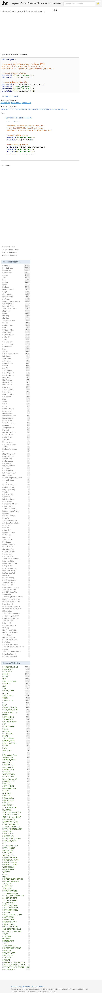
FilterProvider (16, 380)
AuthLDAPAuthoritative (16, 613)
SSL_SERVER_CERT (16, 898)
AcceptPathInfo (16, 427)
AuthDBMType (16, 620)
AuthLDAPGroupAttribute (16, 651)
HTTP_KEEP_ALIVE (16, 841)
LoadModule (16, 475)
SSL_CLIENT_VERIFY (16, 900)
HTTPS (15, 109)
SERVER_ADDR (16, 717)
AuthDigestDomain (16, 580)
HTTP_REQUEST (16, 848)
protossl (16, 714)
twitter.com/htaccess (9, 255)
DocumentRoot (16, 463)
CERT (16, 843)
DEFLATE (16, 674)
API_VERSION (16, 886)
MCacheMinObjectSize (16, 601)
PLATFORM (16, 936)
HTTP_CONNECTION (16, 845)
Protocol (16, 430)
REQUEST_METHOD (16, 712)
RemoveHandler (16, 408)
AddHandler (16, 358)
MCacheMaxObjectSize (16, 606)
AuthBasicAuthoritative (16, 523)
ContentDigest (16, 494)
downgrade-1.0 (16, 767)
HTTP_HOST (6, 109)
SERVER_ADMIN (16, 786)
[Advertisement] (51, 31)
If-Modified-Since (16, 788)
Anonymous (16, 411)
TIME (16, 688)
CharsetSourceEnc (16, 485)
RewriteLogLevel (16, 532)
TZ (16, 753)
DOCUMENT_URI (14, 969)
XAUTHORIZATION (16, 807)
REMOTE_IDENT (16, 924)
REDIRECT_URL (16, 836)
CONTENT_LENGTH (16, 865)
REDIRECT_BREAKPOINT (16, 948)
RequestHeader (16, 335)
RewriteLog (16, 542)
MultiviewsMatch (16, 570)
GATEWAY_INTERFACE (16, 881)
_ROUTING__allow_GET (16, 815)
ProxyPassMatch (16, 561)
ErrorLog (16, 628)
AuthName (16, 361)
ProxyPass (16, 525)
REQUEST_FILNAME (16, 857)
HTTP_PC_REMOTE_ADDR (16, 829)
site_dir (16, 934)
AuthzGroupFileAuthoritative (16, 597)
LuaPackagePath (16, 573)
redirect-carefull (16, 869)
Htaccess (26, 986)
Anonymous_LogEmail (16, 618)
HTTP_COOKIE (16, 734)
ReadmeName (16, 435)
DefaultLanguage (16, 423)
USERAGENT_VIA (16, 819)
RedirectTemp (16, 363)
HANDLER (16, 772)
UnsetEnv (16, 518)
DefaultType (16, 501)
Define (16, 406)
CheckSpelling (16, 470)
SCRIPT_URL (16, 831)
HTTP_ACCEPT (16, 776)
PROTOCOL (16, 957)
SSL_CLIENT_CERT (16, 903)
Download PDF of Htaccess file (19, 118)
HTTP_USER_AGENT (16, 710)
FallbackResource (16, 416)
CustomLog (16, 535)
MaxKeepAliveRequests (16, 599)
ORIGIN (16, 698)
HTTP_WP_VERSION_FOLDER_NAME (16, 967)
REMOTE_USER (16, 769)
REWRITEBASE (16, 764)
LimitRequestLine (16, 637)
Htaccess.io (16, 986)
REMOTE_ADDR (16, 741)
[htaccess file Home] (5, 3)
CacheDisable (16, 547)
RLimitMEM (16, 623)
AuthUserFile (16, 370)
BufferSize (16, 642)
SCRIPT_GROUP (16, 917)
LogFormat (16, 537)
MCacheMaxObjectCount (16, 609)
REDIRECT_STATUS (16, 707)
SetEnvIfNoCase (16, 320)
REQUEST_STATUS (16, 922)
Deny (16, 280)
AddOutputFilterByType (16, 301)
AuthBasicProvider (16, 444)
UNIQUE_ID (16, 950)
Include (16, 323)
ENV (16, 679)
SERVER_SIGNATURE (16, 907)
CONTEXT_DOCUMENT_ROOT (16, 962)
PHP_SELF (16, 912)
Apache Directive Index (10, 250)
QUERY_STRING (16, 691)
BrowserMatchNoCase (16, 504)
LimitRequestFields (16, 630)
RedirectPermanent (16, 449)
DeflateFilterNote (16, 516)
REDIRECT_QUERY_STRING (16, 879)
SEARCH (16, 791)
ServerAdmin (16, 554)
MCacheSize (16, 611)
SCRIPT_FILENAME (16, 681)
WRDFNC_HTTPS (16, 855)
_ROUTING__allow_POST (16, 817)
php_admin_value (16, 454)
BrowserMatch (16, 344)
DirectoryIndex (16, 304)
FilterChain (16, 377)
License (15, 96)
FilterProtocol (16, 382)
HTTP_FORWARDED (16, 891)
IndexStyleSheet (16, 466)
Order (16, 285)
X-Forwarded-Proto (58, 109)
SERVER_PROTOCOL (16, 910)
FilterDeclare (16, 385)
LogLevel (16, 575)
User (16, 327)
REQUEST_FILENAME (28, 109)
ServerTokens (16, 342)
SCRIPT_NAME (16, 853)
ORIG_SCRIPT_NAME (16, 926)
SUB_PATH (16, 960)
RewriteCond (8, 11)
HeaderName (16, 442)
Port (16, 349)
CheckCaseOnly (16, 551)
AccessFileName (16, 582)
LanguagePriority (16, 489)
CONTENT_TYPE (16, 781)
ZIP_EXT (16, 943)
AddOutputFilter (16, 394)
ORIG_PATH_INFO (16, 953)
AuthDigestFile (16, 556)
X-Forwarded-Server (16, 893)
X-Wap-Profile (16, 757)
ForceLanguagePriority (16, 511)
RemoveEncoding (16, 544)
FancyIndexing (16, 418)
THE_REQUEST (16, 719)
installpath (16, 938)
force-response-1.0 (16, 779)
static (16, 686)
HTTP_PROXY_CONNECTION (16, 896)
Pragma (16, 729)
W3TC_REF (16, 803)
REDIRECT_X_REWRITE (16, 860)
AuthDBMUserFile (16, 589)
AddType (16, 299)
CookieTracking (16, 578)
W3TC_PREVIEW (16, 774)
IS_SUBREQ (16, 810)
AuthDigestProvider (16, 520)
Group (16, 404)
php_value (16, 311)
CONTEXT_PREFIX (16, 760)
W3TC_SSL (16, 784)
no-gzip (16, 693)
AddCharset (16, 332)
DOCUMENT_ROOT (16, 722)
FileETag (16, 315)
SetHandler (16, 397)
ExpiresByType (16, 306)
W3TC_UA (16, 795)
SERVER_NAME (16, 738)
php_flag (16, 318)
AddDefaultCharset (16, 308)
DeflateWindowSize (16, 656)
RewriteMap (16, 513)
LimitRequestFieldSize (16, 632)
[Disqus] (40, 203)
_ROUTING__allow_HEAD (16, 812)
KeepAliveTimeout (16, 654)
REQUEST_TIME (16, 919)
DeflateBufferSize (16, 625)
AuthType (16, 368)
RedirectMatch (16, 346)
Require (16, 313)
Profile (16, 748)
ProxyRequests (16, 604)
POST (16, 705)
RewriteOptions (16, 375)
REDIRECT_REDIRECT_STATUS (16, 965)
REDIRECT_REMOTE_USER (16, 915)
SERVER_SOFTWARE (16, 905)
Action (16, 401)
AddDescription (16, 456)
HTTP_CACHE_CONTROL (16, 838)
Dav (16, 451)
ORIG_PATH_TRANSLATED (16, 931)
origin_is (16, 876)
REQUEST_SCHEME (16, 862)
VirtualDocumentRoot (16, 354)
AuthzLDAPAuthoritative (16, 559)
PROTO (16, 736)
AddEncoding (16, 325)
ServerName (16, 458)
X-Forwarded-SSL (16, 946)
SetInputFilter (16, 566)
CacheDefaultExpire (16, 640)
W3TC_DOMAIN (16, 867)
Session (16, 366)
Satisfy (16, 339)
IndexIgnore (16, 356)
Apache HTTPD (38, 986)
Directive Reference (9, 252)
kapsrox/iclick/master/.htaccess (30, 11)
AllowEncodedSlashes (16, 587)
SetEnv (16, 351)
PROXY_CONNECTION (16, 824)
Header (16, 282)
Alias (16, 399)
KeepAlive (16, 425)
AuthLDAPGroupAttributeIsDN (16, 647)
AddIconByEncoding (16, 508)
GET (16, 703)
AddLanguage (16, 461)
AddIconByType (16, 487)
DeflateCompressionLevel (16, 478)
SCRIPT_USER (16, 955)
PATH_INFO (16, 793)
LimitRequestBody (16, 432)
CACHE (16, 745)
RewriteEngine (16, 103)
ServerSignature (16, 373)
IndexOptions (16, 413)
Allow (16, 277)
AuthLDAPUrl (16, 539)
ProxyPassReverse (16, 568)
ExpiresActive (16, 294)
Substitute (16, 497)
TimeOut (16, 439)
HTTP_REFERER (16, 726)
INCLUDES (16, 683)
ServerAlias (16, 594)
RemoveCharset (16, 506)
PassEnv (16, 528)
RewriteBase (16, 273)
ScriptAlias (16, 530)
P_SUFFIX (16, 872)
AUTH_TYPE (16, 884)
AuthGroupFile (16, 389)
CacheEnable (16, 635)
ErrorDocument (16, 289)
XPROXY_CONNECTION (16, 826)
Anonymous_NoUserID (16, 616)
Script (16, 292)
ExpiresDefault (16, 296)
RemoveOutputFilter (16, 563)
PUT (16, 724)
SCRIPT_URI (16, 888)
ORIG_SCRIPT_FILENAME (16, 929)
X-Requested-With (16, 743)
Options (16, 275)
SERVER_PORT (16, 695)
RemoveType (16, 437)
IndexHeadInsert (16, 499)
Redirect (16, 287)
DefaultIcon (16, 468)
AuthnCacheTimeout (16, 644)
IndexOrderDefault (16, 473)
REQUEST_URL (16, 834)
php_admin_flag (16, 549)
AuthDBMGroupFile (16, 592)
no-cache (16, 731)
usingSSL (16, 874)
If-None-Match (16, 798)
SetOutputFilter (16, 330)
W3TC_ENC (16, 750)
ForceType (16, 392)
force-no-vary (16, 700)
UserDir (16, 492)
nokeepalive (16, 762)
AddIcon (16, 447)
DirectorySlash (16, 420)
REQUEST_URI (43, 109)
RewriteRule (26, 103)
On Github (6, 96)
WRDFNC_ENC (16, 850)
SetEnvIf (16, 337)
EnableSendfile (16, 585)
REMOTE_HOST (16, 800)
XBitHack (16, 482)
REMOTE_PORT (16, 941)
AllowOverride (16, 387)
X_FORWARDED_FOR (16, 822)
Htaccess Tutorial (8, 247)
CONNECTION (16, 805)
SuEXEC (16, 649)
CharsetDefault (16, 480)
